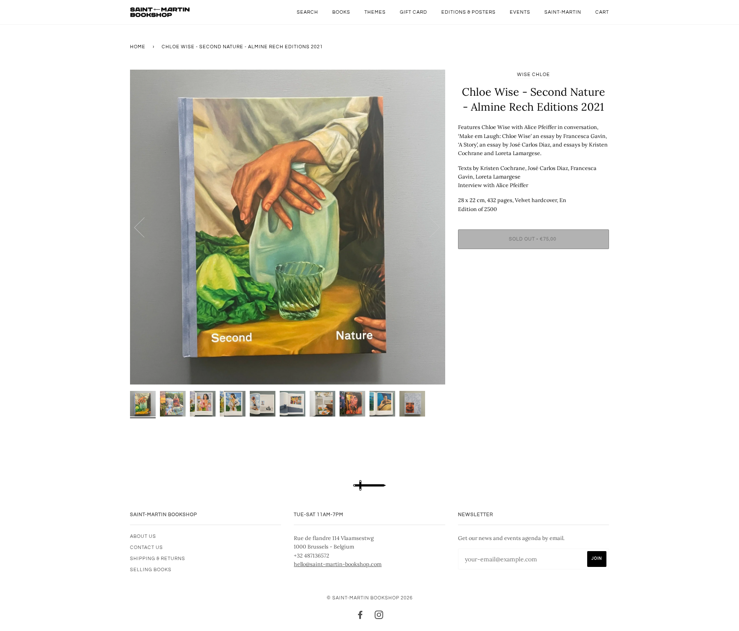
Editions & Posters (468, 12)
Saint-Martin (562, 12)
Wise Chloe (533, 74)
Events (520, 12)
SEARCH (307, 12)
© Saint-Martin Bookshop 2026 (370, 598)
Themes (375, 12)
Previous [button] (144, 227)
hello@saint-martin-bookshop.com (337, 564)
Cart (602, 12)
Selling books (150, 569)
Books (341, 12)
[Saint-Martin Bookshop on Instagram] (379, 616)
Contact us (146, 547)
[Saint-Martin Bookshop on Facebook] (360, 616)
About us (143, 536)
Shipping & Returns (157, 558)
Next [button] (429, 227)
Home (137, 46)
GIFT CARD (413, 12)
